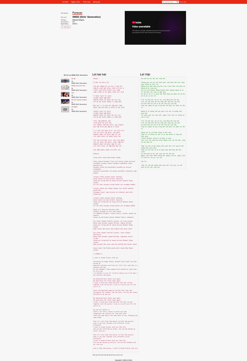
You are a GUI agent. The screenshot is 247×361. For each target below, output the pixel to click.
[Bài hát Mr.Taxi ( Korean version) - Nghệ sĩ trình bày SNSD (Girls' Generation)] (65, 101)
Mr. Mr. (73, 79)
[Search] (161, 2)
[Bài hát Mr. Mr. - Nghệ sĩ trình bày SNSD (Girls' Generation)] (65, 80)
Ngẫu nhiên (75, 1)
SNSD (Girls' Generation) (79, 83)
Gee (72, 93)
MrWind (74, 24)
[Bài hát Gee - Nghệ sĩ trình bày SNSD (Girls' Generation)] (65, 94)
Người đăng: (64, 24)
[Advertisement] (119, 58)
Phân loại (86, 1)
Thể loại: (63, 20)
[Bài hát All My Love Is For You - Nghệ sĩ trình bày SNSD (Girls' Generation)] (65, 87)
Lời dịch (65, 1)
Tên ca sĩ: (64, 17)
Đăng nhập (182, 2)
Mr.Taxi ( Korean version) (79, 100)
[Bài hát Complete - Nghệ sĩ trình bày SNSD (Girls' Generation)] (65, 109)
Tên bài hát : (65, 13)
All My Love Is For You (78, 86)
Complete (74, 107)
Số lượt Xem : (65, 22)
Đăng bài (96, 1)
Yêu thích (67, 27)
